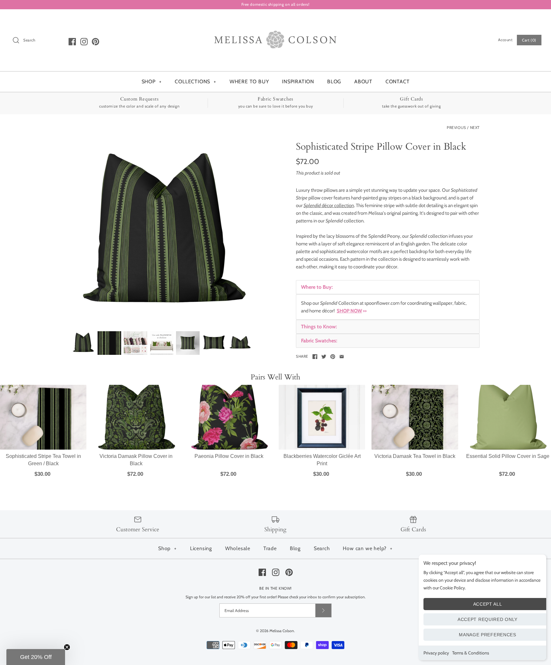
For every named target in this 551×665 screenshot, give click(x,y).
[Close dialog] (333, 229)
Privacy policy (436, 653)
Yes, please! (275, 432)
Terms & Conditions (470, 653)
